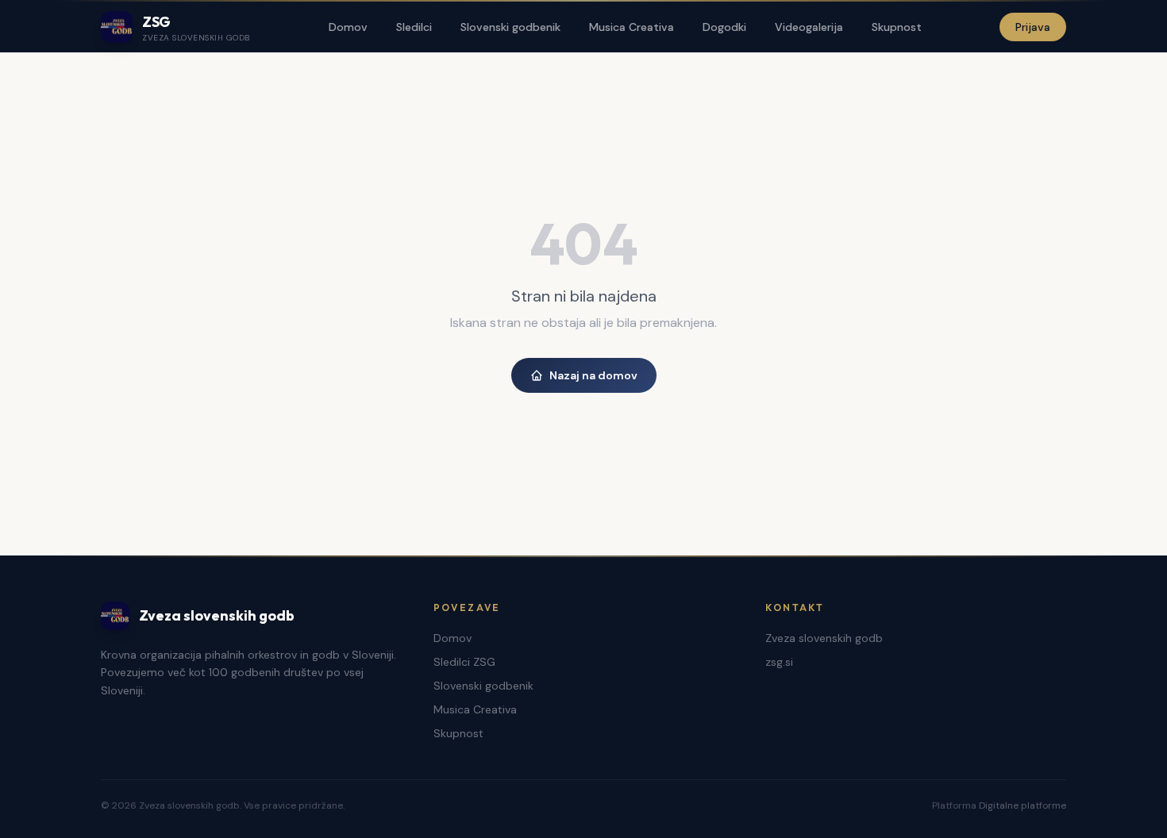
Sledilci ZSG (464, 662)
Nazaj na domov (593, 375)
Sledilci (414, 27)
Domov (348, 27)
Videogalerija (809, 27)
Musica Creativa (631, 27)
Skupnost (897, 27)
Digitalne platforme (1022, 805)
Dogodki (724, 27)
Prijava (1032, 27)
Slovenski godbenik (510, 27)
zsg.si (779, 662)
